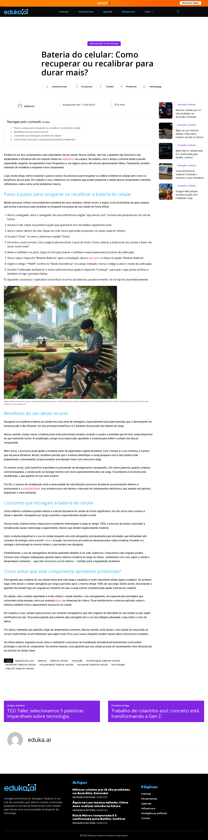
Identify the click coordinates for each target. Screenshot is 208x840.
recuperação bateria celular (56, 664)
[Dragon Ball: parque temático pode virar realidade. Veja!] (165, 192)
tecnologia (118, 664)
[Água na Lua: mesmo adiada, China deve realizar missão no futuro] (165, 131)
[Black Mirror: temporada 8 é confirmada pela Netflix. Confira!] (165, 151)
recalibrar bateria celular (20, 664)
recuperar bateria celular (92, 664)
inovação (77, 660)
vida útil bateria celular (19, 668)
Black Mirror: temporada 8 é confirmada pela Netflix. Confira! (189, 154)
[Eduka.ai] (20, 106)
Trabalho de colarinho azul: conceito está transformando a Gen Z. (155, 713)
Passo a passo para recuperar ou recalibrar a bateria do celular (47, 128)
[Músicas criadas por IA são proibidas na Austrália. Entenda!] (165, 110)
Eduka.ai (29, 106)
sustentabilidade (30, 488)
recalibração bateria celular (103, 660)
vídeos (48, 540)
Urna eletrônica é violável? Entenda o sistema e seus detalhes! (190, 174)
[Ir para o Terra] (104, 3)
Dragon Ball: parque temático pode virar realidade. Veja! (187, 195)
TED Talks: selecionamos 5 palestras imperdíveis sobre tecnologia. (45, 713)
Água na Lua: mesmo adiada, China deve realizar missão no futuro (189, 134)
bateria (42, 660)
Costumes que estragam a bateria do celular (37, 135)
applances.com (24, 660)
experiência (68, 159)
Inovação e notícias (104, 43)
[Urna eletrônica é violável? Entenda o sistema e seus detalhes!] (165, 171)
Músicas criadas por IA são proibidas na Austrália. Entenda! (188, 113)
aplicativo (94, 258)
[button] (178, 12)
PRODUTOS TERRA (190, 3)
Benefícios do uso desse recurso (31, 131)
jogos (59, 600)
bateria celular (59, 660)
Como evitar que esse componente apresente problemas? (45, 139)
